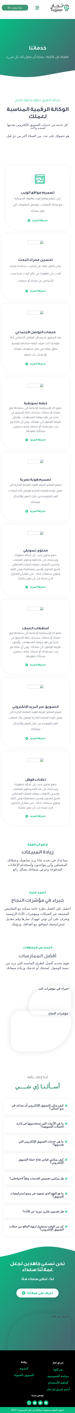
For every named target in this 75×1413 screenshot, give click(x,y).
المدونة (24, 1368)
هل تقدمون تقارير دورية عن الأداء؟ (43, 1211)
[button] (37, 1107)
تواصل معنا (37, 1395)
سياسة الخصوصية (58, 1376)
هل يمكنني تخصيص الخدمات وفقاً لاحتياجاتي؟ (36, 1178)
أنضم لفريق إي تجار (58, 1389)
